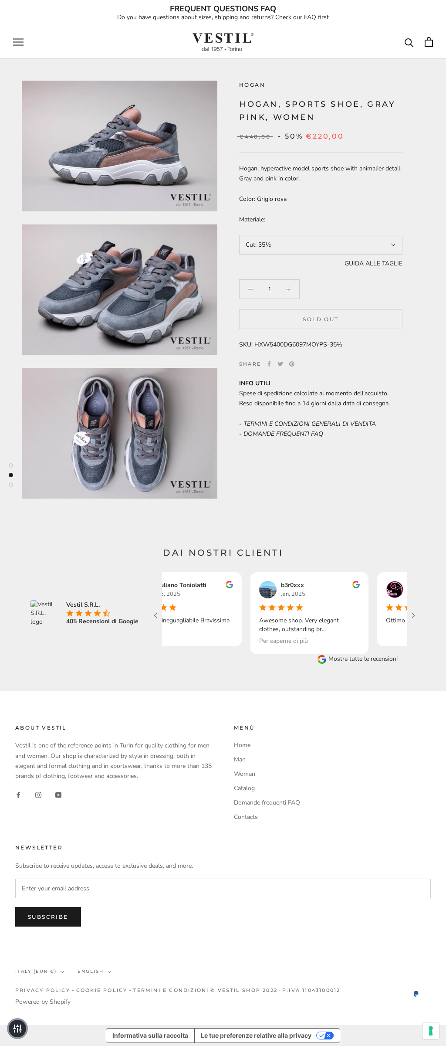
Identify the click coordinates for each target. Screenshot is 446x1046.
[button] (17, 1028)
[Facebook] (269, 364)
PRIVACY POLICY (42, 990)
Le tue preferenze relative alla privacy (256, 1035)
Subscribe (48, 917)
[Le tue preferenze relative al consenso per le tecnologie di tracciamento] (430, 1030)
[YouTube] (58, 795)
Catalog (244, 788)
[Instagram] (38, 795)
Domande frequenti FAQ (267, 802)
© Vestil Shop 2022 (243, 990)
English (91, 971)
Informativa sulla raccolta (150, 1035)
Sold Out (320, 319)
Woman (244, 774)
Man (240, 759)
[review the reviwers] (214, 586)
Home (242, 745)
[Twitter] (280, 364)
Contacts (246, 817)
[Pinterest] (291, 364)
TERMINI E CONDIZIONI (171, 990)
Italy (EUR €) (36, 971)
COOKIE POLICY (102, 990)
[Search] (409, 42)
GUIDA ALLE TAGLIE (373, 263)
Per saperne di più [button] (268, 640)
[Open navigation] (18, 42)
